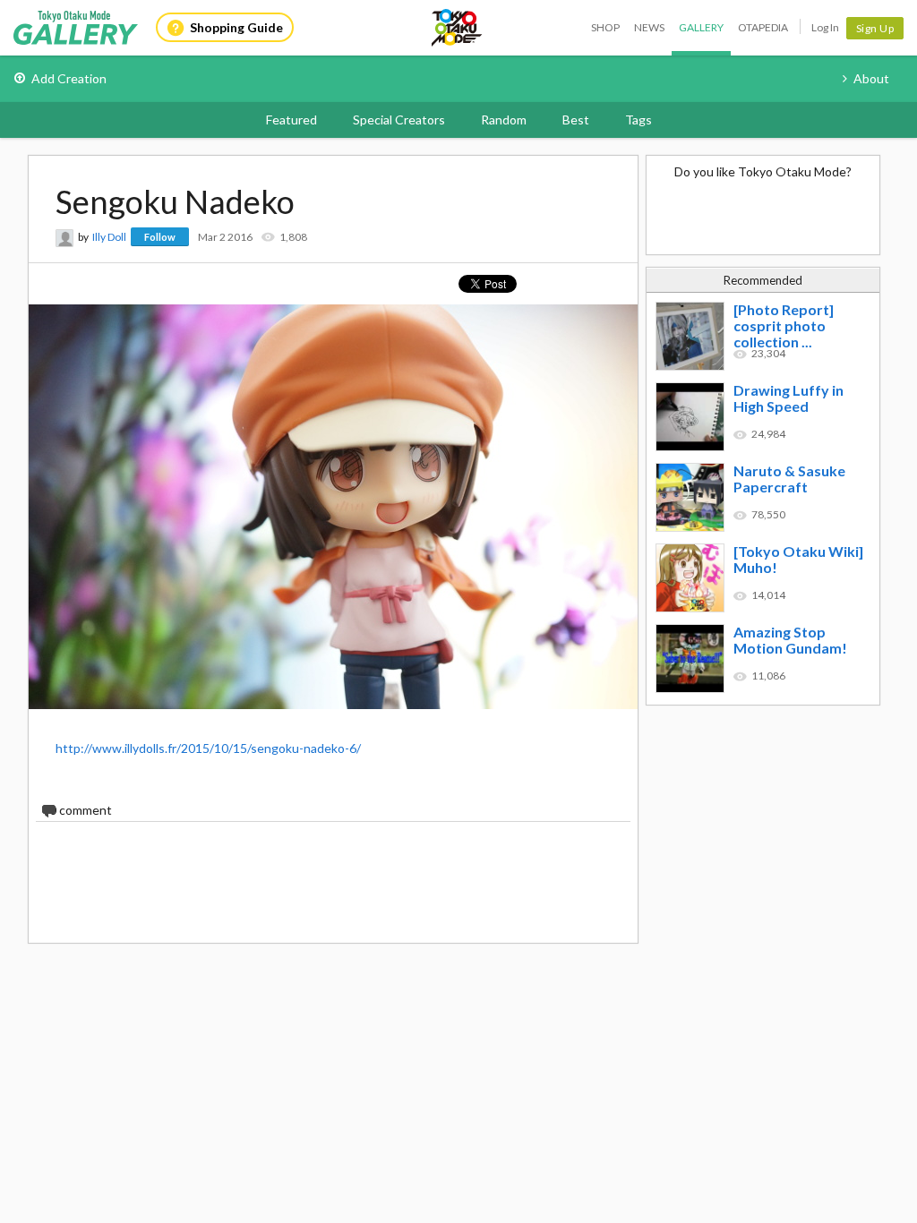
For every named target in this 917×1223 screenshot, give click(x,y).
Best (575, 119)
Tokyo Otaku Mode (458, 28)
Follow (160, 237)
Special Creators (399, 119)
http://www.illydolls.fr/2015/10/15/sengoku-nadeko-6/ (208, 748)
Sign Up (875, 28)
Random (504, 119)
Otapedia (763, 27)
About (871, 78)
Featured (291, 119)
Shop (605, 27)
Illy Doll (109, 237)
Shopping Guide (236, 27)
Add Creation (69, 78)
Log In (825, 27)
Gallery (701, 27)
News (649, 27)
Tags (638, 119)
